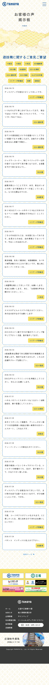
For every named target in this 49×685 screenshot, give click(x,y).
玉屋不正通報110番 (25, 609)
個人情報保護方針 (25, 612)
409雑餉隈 (38, 63)
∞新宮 (18, 63)
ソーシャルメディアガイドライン (31, 620)
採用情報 (8, 624)
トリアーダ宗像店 (16, 81)
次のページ (27, 554)
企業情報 (8, 616)
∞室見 (9, 63)
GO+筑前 (23, 75)
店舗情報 (8, 628)
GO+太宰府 (34, 69)
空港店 (37, 81)
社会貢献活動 (10, 620)
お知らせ (8, 612)
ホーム (8, 609)
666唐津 (23, 69)
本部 (28, 81)
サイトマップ (23, 616)
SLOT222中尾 (37, 75)
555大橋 (13, 69)
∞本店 (27, 63)
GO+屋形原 (11, 75)
